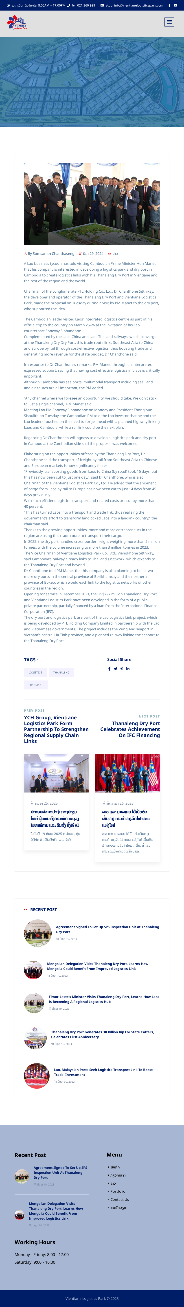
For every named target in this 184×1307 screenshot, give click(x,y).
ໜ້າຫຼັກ (115, 1167)
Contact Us (119, 1199)
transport (36, 685)
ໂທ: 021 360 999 (83, 5)
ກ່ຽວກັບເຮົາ (118, 1175)
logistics (35, 672)
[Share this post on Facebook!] (109, 669)
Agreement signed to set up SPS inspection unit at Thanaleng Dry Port (107, 929)
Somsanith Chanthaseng (53, 253)
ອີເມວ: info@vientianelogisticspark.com (134, 5)
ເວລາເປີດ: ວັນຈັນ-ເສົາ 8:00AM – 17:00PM (38, 5)
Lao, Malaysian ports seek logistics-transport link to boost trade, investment (103, 1072)
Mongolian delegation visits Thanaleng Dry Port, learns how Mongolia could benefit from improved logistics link (97, 966)
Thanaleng (61, 672)
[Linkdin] (127, 669)
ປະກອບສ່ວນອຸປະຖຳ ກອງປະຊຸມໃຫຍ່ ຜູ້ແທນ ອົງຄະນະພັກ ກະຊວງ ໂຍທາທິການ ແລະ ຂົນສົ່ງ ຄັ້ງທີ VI (55, 818)
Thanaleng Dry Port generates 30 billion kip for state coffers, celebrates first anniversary (102, 1035)
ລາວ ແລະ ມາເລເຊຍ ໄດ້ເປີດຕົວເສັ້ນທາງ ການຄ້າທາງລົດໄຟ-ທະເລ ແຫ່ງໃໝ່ (126, 818)
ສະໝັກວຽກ (118, 1207)
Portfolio (117, 1191)
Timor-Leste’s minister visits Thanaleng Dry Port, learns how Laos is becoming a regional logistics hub (104, 999)
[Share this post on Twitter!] (115, 669)
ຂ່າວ (115, 253)
